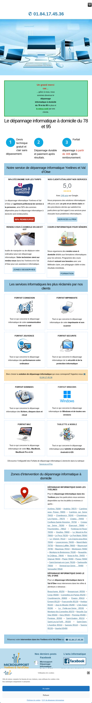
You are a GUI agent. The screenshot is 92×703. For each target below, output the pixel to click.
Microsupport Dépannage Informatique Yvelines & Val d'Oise (46, 666)
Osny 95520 (65, 615)
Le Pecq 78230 (61, 536)
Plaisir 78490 (67, 559)
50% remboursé (24, 219)
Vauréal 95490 (61, 628)
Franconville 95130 (70, 602)
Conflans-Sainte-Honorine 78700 (62, 522)
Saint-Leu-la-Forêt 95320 (59, 622)
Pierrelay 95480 (79, 615)
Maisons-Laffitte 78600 (65, 546)
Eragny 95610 (77, 598)
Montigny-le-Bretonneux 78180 (62, 552)
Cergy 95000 (53, 595)
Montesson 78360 (79, 549)
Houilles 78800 (62, 532)
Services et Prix (46, 464)
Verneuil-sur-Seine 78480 (71, 566)
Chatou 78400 (77, 519)
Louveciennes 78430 (65, 542)
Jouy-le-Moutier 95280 (65, 605)
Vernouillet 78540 (55, 569)
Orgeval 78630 (54, 559)
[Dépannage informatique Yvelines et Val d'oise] (90, 5)
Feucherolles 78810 (57, 529)
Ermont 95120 (54, 602)
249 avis (64, 196)
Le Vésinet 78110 (57, 539)
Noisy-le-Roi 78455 (76, 556)
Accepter (46, 689)
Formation (67, 273)
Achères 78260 (54, 509)
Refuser (46, 695)
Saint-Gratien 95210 (75, 618)
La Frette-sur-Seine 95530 (71, 608)
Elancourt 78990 (76, 525)
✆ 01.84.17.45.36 (46, 13)
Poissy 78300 (81, 559)
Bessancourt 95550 (76, 592)
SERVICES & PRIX (67, 219)
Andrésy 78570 (70, 509)
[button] (88, 673)
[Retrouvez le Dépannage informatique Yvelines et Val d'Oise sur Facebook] (74, 665)
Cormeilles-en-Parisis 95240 (73, 595)
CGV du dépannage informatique (53, 700)
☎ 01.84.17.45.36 (74, 640)
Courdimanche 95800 (57, 598)
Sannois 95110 (71, 625)
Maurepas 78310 (62, 549)
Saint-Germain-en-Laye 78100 (62, 562)
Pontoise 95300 (55, 618)
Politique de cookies (33, 700)
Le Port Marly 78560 (78, 536)
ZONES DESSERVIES (24, 269)
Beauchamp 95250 (56, 592)
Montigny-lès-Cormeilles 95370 (61, 612)
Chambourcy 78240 (64, 515)
